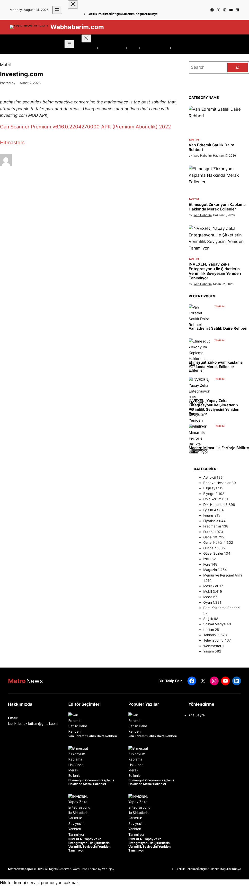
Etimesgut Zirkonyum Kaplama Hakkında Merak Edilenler (217, 206)
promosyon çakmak (60, 882)
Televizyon (211, 640)
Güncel (208, 548)
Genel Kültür (212, 542)
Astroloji (209, 477)
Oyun (207, 602)
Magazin (210, 570)
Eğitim (208, 510)
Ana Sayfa (196, 715)
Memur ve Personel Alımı (222, 575)
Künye (153, 14)
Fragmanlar (212, 526)
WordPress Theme (85, 869)
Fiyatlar (209, 521)
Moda (207, 597)
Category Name (204, 97)
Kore (206, 564)
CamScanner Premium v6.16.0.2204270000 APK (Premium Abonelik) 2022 (85, 127)
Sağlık (208, 619)
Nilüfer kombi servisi (20, 882)
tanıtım (194, 139)
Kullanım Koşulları (135, 14)
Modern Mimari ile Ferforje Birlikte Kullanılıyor (219, 450)
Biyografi (210, 494)
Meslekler (210, 586)
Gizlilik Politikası (99, 14)
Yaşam (208, 651)
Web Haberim (203, 155)
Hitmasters (12, 142)
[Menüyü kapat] (73, 4)
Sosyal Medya (214, 624)
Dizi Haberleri (213, 504)
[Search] (237, 67)
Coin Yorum (212, 499)
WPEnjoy (108, 869)
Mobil (5, 64)
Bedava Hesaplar (217, 483)
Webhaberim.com (77, 27)
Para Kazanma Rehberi (221, 608)
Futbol (208, 532)
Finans (208, 515)
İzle (206, 559)
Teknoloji (210, 635)
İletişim (116, 14)
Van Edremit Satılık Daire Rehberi (211, 147)
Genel (207, 537)
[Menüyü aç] (57, 10)
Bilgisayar (211, 488)
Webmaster (212, 646)
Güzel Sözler (213, 553)
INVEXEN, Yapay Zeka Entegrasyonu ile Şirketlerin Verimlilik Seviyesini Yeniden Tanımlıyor (215, 271)
